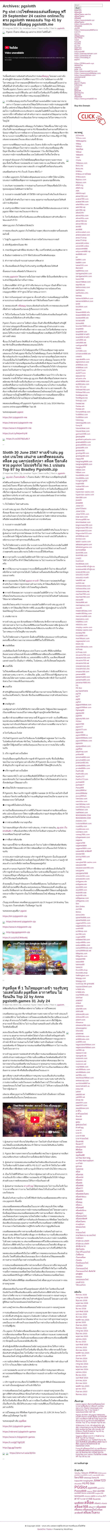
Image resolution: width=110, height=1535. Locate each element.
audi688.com (81, 254)
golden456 (80, 450)
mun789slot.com (82, 638)
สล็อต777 (78, 50)
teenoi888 (80, 962)
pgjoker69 (80, 713)
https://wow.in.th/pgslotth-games (19, 1437)
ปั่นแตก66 (79, 1141)
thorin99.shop (81, 970)
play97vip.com (82, 752)
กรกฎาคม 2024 (82, 1364)
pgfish (78, 702)
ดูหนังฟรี (77, 91)
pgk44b (79, 716)
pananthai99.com (83, 677)
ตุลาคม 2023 (81, 1389)
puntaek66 (80, 782)
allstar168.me (81, 221)
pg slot (77, 46)
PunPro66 (80, 771)
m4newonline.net (82, 591)
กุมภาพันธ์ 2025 (82, 1345)
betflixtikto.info (82, 293)
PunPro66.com (82, 774)
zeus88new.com (82, 1108)
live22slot (80, 561)
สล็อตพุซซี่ (80, 1208)
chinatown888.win (83, 354)
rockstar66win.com (83, 824)
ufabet (78, 1003)
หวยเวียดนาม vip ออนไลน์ (86, 1235)
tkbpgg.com (81, 978)
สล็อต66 (77, 18)
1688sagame (81, 141)
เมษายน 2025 (81, 1339)
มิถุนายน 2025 (81, 1333)
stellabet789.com (83, 940)
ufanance (79, 1022)
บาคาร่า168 (80, 1136)
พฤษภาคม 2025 (82, 1336)
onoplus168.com (82, 672)
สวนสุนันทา (80, 1224)
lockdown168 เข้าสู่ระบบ (85, 566)
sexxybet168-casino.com (86, 862)
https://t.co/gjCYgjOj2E (14, 1442)
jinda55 (79, 500)
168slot (79, 146)
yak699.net (80, 1094)
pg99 (78, 699)
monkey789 (80, 633)
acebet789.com (82, 199)
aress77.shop (81, 238)
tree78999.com (82, 995)
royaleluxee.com (82, 829)
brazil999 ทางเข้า (82, 334)
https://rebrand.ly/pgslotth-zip (21, 921)
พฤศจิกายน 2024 (82, 1353)
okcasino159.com (83, 655)
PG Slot (79, 688)
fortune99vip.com (83, 412)
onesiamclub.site (82, 666)
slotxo (77, 34)
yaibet (78, 1092)
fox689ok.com (82, 415)
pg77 (78, 696)
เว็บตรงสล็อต (80, 1257)
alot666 (79, 229)
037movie (80, 135)
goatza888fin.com (83, 442)
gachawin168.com (83, 434)
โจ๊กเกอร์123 (80, 1285)
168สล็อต (79, 149)
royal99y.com (81, 826)
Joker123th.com (82, 514)
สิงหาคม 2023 (81, 1394)
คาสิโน (78, 1111)
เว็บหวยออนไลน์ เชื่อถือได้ (85, 1271)
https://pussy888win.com (85, 75)
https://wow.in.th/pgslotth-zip (17, 927)
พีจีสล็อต (79, 1150)
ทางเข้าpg (28, 1186)
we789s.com (81, 1075)
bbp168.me (80, 285)
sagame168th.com (83, 848)
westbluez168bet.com (85, 1078)
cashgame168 (81, 345)
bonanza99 (80, 321)
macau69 (79, 600)
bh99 (78, 304)
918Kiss (79, 171)
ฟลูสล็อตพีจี (80, 1155)
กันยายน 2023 (81, 1392)
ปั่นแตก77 (79, 1144)
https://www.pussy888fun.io (86, 30)
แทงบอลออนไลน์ (82, 1280)
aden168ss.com (82, 204)
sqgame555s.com (83, 923)
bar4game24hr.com (84, 274)
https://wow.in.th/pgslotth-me (17, 428)
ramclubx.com (81, 799)
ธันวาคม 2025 (81, 1317)
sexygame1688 (82, 873)
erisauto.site (81, 379)
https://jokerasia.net (82, 56)
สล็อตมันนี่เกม (81, 1210)
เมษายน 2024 (81, 1372)
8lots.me (79, 166)
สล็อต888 (78, 26)
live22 (76, 87)
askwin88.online (82, 243)
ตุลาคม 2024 (81, 1356)
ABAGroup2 (80, 193)
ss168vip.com (81, 931)
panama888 (80, 674)
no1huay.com (81, 652)
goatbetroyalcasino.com (86, 439)
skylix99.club (81, 893)
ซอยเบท (79, 1119)
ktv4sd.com (80, 539)
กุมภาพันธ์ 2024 (82, 1378)
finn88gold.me (81, 395)
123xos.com (81, 138)
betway (79, 296)
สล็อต (78, 1172)
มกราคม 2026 (81, 1314)
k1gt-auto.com (82, 517)
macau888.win (81, 602)
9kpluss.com (81, 180)
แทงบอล (79, 1277)
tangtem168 (80, 959)
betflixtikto (80, 290)
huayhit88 (80, 484)
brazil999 (79, 329)
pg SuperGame (82, 691)
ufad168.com (81, 1009)
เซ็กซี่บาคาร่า (81, 1246)
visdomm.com (81, 1058)
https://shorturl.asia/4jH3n (23, 1453)
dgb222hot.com (82, 362)
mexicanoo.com (82, 619)
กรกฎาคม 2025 (82, 1331)
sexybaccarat (79, 77)
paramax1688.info (83, 683)
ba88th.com (81, 260)
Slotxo (78, 912)
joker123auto (81, 509)
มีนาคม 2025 (81, 1342)
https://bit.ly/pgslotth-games (17, 1426)
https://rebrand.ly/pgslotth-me (17, 422)
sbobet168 (80, 854)
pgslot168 (80, 724)
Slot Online (80, 906)
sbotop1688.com (83, 857)
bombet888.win (82, 318)
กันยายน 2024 (81, 1358)
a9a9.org (79, 185)
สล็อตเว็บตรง (79, 16)
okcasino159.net (82, 660)
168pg (78, 144)
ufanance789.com (83, 1025)
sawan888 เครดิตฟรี (84, 851)
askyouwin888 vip (83, 251)
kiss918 (77, 44)
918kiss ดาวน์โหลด (83, 174)
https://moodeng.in (82, 57)
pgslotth (60, 28)
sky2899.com (81, 887)
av (77, 257)
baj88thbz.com (82, 271)
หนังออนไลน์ (80, 1227)
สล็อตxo (79, 1205)
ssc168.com (81, 934)
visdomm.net (81, 1061)
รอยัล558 (79, 1169)
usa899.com (81, 1042)
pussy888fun (81, 790)
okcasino (78, 1484)
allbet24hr (80, 213)
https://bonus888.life (83, 24)
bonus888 (80, 323)
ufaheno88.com (82, 1014)
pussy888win (81, 796)
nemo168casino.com (84, 647)
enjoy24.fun (80, 376)
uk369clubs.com (82, 1036)
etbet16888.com (82, 381)
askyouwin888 (81, 249)
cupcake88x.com (83, 359)
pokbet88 (80, 754)
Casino (78, 348)
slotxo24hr (80, 915)
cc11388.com (81, 351)
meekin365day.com (84, 611)
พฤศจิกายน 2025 (82, 1320)
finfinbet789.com (83, 390)
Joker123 (79, 506)
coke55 (79, 356)
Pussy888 (80, 788)
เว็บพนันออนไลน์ (82, 1263)
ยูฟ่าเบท (79, 1166)
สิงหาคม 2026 (81, 1295)
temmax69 (80, 965)
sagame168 (80, 843)
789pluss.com (81, 163)
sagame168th (81, 846)
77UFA (78, 160)
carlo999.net (81, 340)
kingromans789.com (84, 525)
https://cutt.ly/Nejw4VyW (15, 433)
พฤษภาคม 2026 (82, 1303)
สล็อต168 (78, 12)
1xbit (78, 157)
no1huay (79, 649)
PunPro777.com (82, 779)
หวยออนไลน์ (80, 1233)
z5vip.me (79, 1100)
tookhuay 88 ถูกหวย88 (85, 984)
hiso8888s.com (82, 475)
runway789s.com (83, 835)
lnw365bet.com (82, 564)
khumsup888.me (82, 519)
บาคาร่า (77, 32)
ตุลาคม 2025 (81, 1322)
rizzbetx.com (81, 821)
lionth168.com (81, 553)
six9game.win (81, 881)
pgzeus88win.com (83, 746)
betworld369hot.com (84, 298)
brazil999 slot (81, 332)
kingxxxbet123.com (84, 531)
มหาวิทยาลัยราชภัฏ (83, 1158)
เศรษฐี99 (79, 1274)
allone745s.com (82, 216)
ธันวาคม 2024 (81, 1350)
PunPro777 (80, 777)
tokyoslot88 (79, 52)
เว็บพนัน (79, 1260)
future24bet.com (82, 428)
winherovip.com (82, 1081)
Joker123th (80, 511)
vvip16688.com (82, 1067)
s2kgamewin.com (83, 837)
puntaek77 (80, 785)
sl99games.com (82, 898)
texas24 (79, 967)
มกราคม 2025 (81, 1347)
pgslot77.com (81, 730)
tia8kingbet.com (82, 975)
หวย (77, 1230)
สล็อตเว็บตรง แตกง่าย (82, 14)
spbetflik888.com (83, 918)
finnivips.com (81, 401)
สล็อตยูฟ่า (79, 1213)
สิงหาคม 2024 (81, 1361)
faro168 (77, 95)
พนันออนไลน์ (81, 1147)
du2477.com (81, 370)
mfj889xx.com (81, 622)
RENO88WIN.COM (83, 815)
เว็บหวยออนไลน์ (82, 1268)
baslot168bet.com (83, 282)
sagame (77, 67)
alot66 (78, 227)
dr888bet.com (81, 365)
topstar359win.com (84, 987)
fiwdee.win (80, 406)
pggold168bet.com (83, 705)
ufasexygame (81, 1028)
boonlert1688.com (83, 326)
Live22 (78, 558)
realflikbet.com (82, 810)
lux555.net (80, 583)
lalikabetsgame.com (84, 544)
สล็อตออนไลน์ (81, 1216)
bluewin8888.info (83, 312)
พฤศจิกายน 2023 (82, 1386)
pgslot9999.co (82, 735)
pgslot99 (79, 732)
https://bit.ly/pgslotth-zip (15, 916)
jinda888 (79, 503)
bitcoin (78, 309)
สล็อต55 (79, 1180)
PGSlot (78, 721)
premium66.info (82, 763)
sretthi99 (79, 928)
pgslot (20, 412)
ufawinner (80, 1034)
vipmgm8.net (81, 1056)
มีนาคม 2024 (81, 1375)
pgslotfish (100, 1488)
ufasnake (79, 1031)
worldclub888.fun (83, 1083)
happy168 (80, 459)
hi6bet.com (80, 470)
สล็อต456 (78, 97)
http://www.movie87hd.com (85, 71)
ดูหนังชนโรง (79, 93)
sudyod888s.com (83, 942)
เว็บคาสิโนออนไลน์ (83, 1252)
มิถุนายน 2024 (81, 1367)
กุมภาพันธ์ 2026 (82, 1311)
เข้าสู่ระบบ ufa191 (82, 1241)
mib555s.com (81, 625)
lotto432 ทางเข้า (82, 575)
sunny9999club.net (83, 951)
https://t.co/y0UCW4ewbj (15, 937)
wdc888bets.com (83, 1069)
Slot (77, 904)
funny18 (77, 42)
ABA (77, 191)
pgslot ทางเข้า (32, 580)
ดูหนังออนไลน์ (81, 1125)
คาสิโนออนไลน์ (82, 1114)
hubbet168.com (82, 486)
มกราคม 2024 (81, 1380)
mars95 (79, 608)
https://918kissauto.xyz (84, 63)
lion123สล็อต (81, 550)
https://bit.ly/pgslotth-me (15, 417)
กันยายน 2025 (81, 1325)
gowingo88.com (82, 453)
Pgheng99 (80, 710)
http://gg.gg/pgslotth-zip (18, 932)
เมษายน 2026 (81, 1306)
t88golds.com (81, 953)
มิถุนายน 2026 (81, 1300)
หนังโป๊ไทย (78, 38)
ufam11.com (80, 1020)
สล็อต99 (79, 1199)
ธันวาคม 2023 (81, 1383)
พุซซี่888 (79, 1152)
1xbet (76, 40)
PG (77, 685)
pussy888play (81, 793)
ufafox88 (79, 1011)
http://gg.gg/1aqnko (12, 1447)
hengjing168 (81, 467)
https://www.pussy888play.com (87, 73)
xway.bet (79, 1089)
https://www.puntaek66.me (85, 99)
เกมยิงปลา (79, 1238)
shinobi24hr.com (82, 876)
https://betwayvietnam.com (85, 54)
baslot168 (80, 279)
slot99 (77, 28)
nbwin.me (79, 644)
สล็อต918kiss (81, 1197)
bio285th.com (81, 307)
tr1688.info (80, 989)
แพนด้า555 (80, 1282)
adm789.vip (80, 207)
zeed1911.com (81, 1103)
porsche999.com (83, 757)
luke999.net (80, 580)
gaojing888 (80, 437)
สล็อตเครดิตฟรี (81, 1219)
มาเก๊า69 (79, 1163)
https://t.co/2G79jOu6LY (18, 438)
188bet (78, 152)
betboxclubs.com (83, 287)
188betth (79, 155)
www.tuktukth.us (82, 1086)
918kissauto (81, 177)
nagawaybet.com (83, 641)
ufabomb (79, 1006)
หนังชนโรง (78, 65)
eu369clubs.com (82, 384)
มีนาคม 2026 (81, 1309)
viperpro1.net (81, 1053)
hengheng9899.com (84, 462)
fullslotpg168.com (83, 423)
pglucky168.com (82, 719)
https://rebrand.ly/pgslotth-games (19, 1431)
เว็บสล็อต (79, 1266)
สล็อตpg (45, 76)
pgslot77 (79, 727)
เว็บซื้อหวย (80, 1255)
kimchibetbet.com (83, 522)
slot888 (77, 1493)
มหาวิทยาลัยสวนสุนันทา (85, 1161)
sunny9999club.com (84, 948)
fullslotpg (78, 85)
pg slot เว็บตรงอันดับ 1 (16, 477)
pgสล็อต (22, 1421)
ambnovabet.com (83, 232)
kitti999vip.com (82, 536)
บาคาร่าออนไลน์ (82, 1139)
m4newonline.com (83, 586)
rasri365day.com (83, 804)
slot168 (79, 909)
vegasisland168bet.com (85, 1045)
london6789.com (82, 572)
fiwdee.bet (80, 403)
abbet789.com (82, 196)
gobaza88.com (82, 448)
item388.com (81, 497)
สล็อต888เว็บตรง (82, 1194)
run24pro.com (81, 832)
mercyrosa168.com (83, 616)
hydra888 (80, 489)
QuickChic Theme (44, 1529)
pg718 (78, 694)
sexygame (80, 871)
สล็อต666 (79, 1186)
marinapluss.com (82, 605)
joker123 (77, 10)
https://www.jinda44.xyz (84, 20)
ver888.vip (80, 1050)
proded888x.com (83, 765)
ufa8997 (79, 1000)
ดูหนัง (76, 89)
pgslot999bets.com (84, 738)
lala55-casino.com (83, 542)
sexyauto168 (81, 865)
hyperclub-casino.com (85, 492)
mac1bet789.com (83, 594)
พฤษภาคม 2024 (82, 1369)
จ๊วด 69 (79, 1116)
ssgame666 (80, 937)
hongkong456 (81, 481)
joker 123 (78, 69)
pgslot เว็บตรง (80, 83)
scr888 (79, 859)
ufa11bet (79, 998)
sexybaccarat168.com (85, 868)
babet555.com (82, 265)
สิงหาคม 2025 (81, 1328)
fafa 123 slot (81, 387)
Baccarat (79, 268)
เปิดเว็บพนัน (80, 1249)
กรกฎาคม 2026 (82, 1298)
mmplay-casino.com (84, 627)
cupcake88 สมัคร (98, 1475)
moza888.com (81, 636)
